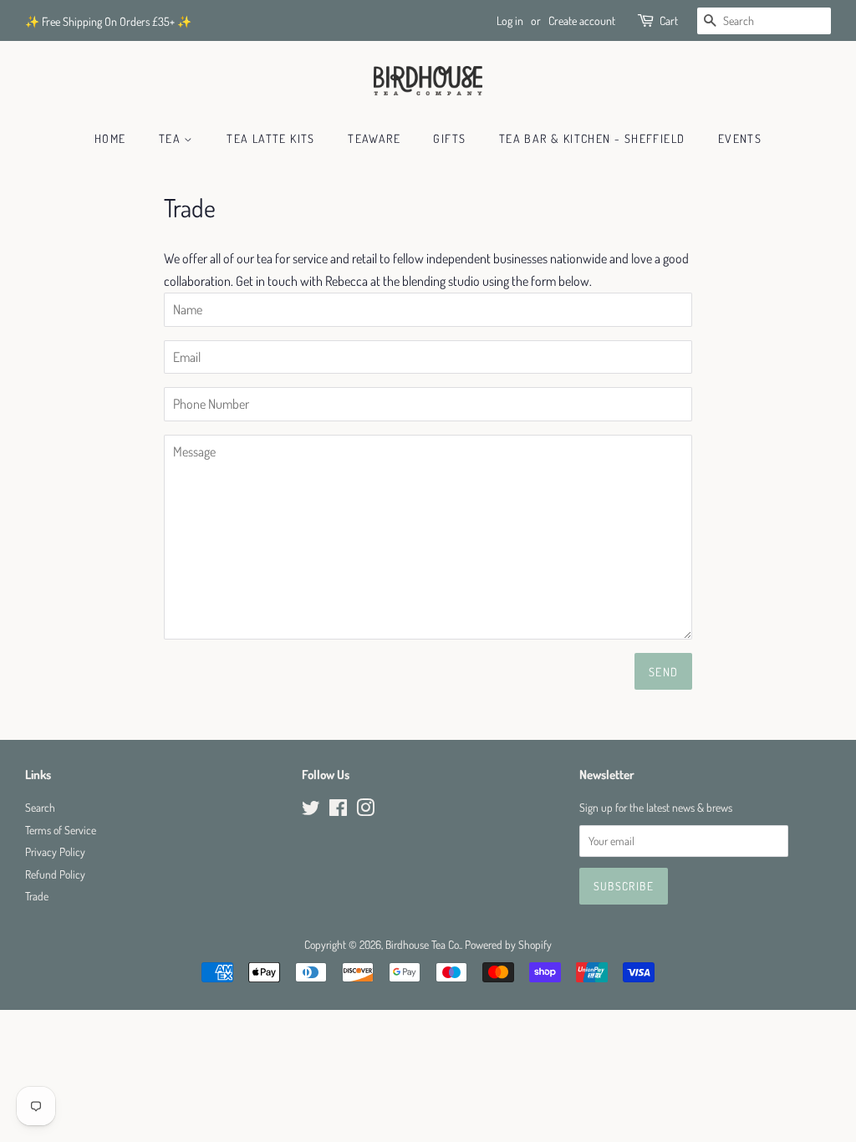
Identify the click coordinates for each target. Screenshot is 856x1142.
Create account (581, 20)
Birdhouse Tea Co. (423, 944)
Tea (172, 138)
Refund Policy (55, 874)
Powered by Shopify (508, 944)
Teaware (374, 138)
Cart (669, 20)
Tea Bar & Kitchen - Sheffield (592, 138)
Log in (510, 20)
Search (40, 807)
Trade (36, 896)
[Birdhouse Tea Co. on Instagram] (365, 810)
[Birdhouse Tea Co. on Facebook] (338, 810)
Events (740, 138)
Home (110, 138)
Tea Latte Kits (271, 138)
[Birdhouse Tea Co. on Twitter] (311, 810)
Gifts (449, 138)
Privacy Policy (55, 851)
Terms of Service (60, 830)
